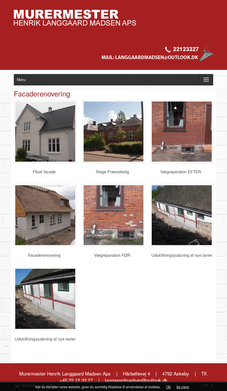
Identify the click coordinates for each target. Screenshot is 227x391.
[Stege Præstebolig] (113, 131)
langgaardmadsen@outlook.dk (136, 380)
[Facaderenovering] (45, 215)
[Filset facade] (45, 131)
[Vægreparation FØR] (113, 215)
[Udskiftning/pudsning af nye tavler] (181, 215)
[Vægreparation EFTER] (181, 131)
